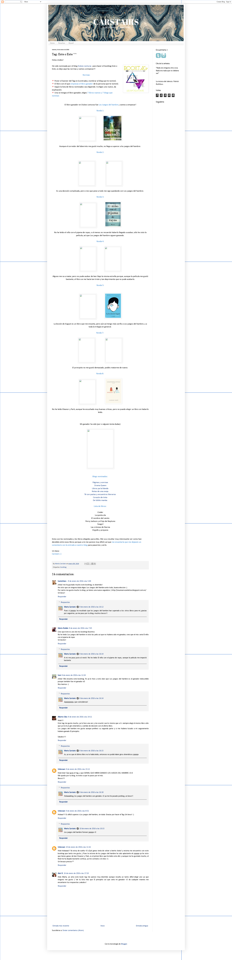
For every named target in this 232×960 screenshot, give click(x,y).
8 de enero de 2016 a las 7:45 (80, 628)
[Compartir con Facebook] (92, 563)
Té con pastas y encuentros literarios (100, 494)
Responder (62, 597)
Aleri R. (60, 873)
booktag (63, 567)
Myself (71, 43)
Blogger (124, 944)
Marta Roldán (63, 628)
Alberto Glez (62, 717)
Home (52, 43)
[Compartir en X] (90, 563)
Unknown (61, 769)
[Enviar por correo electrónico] (85, 563)
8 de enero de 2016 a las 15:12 (78, 769)
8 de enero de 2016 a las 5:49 (79, 581)
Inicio (103, 926)
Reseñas (61, 43)
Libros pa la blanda (100, 488)
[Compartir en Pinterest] (95, 563)
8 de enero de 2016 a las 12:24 (74, 675)
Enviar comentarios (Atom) (73, 930)
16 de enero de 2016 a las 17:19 (76, 873)
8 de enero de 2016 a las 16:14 (91, 654)
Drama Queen (100, 485)
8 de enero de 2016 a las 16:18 (91, 792)
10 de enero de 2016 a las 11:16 (78, 847)
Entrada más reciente (61, 926)
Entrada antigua (142, 926)
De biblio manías (100, 500)
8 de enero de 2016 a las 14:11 (80, 717)
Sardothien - (62, 581)
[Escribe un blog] (88, 563)
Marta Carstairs (70, 607)
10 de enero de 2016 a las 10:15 (92, 829)
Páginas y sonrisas (100, 482)
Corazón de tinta (100, 497)
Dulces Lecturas (85, 66)
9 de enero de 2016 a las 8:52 (77, 811)
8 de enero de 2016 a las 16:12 (91, 607)
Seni (59, 675)
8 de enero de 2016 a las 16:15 (91, 751)
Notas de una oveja (100, 491)
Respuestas (65, 602)
